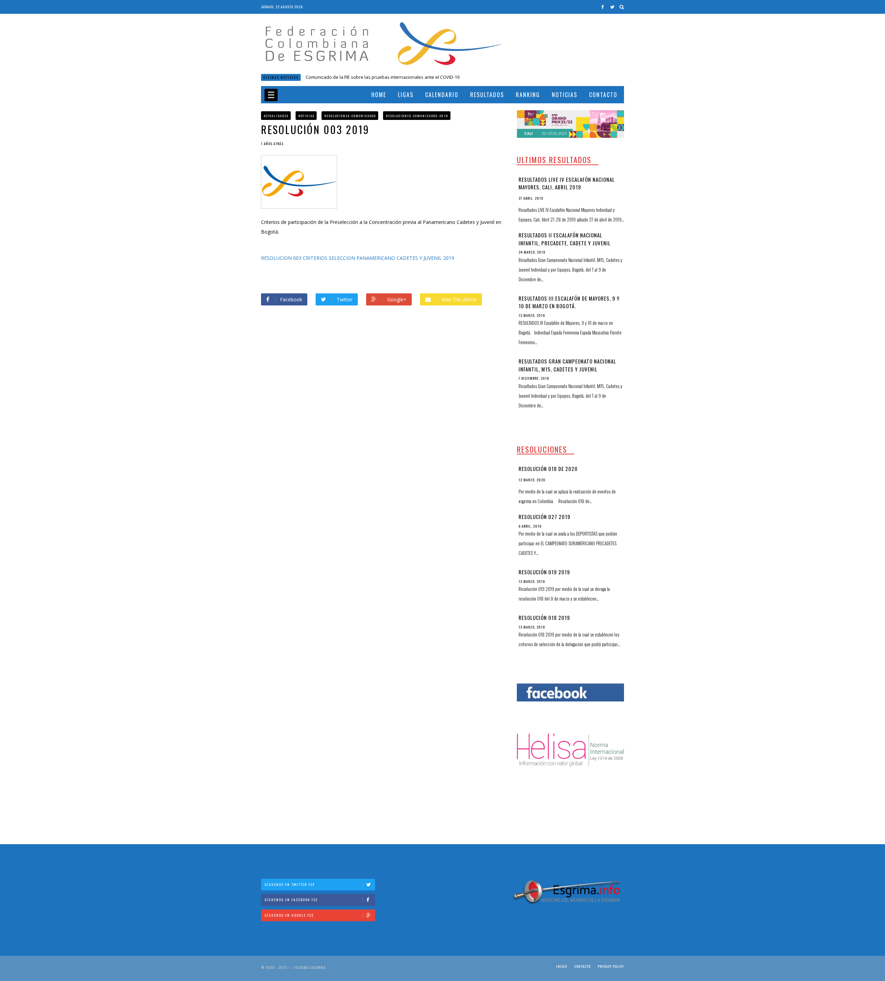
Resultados (487, 95)
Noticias (564, 95)
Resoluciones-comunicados (350, 115)
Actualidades (276, 115)
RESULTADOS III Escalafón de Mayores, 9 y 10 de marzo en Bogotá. (569, 302)
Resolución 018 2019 (544, 617)
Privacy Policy (611, 966)
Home (378, 95)
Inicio (561, 966)
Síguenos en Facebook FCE (291, 899)
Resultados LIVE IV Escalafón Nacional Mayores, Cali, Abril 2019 (567, 183)
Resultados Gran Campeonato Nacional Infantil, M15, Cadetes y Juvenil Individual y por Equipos (567, 368)
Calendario (441, 95)
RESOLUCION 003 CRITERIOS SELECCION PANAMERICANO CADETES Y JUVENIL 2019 (357, 258)
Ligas (405, 95)
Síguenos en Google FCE (289, 915)
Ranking (528, 95)
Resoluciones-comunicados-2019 (417, 115)
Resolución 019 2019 (544, 572)
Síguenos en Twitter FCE (289, 884)
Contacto (603, 95)
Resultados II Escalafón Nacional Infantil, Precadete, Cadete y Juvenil (565, 239)
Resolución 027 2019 (544, 516)
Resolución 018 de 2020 (330, 77)
